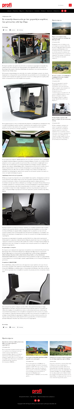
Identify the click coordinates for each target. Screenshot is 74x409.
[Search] (70, 5)
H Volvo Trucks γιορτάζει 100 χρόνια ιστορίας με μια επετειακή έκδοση (61, 119)
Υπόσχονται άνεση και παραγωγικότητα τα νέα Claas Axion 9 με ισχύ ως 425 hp (60, 358)
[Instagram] (65, 11)
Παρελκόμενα (29, 11)
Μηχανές (22, 11)
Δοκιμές (10, 11)
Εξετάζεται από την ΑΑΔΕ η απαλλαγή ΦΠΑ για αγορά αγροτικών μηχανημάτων (12, 343)
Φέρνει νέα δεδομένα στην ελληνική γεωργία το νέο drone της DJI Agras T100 (61, 38)
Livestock (37, 11)
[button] (5, 30)
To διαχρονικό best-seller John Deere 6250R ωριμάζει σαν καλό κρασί (36, 358)
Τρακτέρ (15, 11)
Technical (43, 11)
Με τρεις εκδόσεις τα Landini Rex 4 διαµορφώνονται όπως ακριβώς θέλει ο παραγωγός (61, 77)
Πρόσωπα (49, 11)
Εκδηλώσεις (57, 11)
